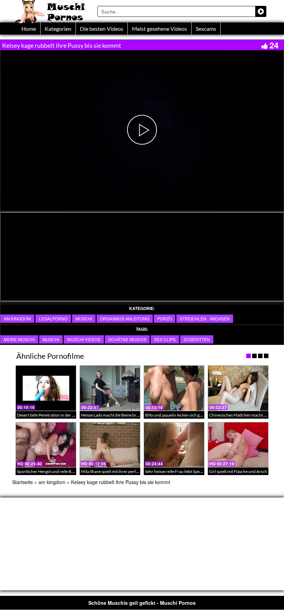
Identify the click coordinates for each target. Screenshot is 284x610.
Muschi (84, 318)
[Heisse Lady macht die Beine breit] (110, 388)
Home (28, 28)
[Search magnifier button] (260, 11)
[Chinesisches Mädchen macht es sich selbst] (238, 388)
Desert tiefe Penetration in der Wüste (50, 415)
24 (273, 45)
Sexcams (206, 28)
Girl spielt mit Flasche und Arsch (238, 471)
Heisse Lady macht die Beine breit (111, 415)
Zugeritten (197, 339)
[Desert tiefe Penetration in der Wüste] (46, 388)
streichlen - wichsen (205, 318)
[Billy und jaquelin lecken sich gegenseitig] (174, 388)
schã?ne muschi (127, 339)
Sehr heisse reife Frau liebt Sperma (176, 471)
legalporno (53, 318)
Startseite (22, 482)
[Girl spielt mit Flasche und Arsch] (238, 444)
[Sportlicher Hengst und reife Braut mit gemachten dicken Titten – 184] (46, 444)
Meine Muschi (19, 339)
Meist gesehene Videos (159, 28)
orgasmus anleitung (124, 318)
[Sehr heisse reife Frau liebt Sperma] (174, 444)
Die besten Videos (101, 28)
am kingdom (17, 318)
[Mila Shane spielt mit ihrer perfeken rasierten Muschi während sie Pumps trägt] (110, 444)
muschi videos (83, 339)
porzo (164, 318)
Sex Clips (165, 339)
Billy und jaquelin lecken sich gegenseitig (181, 415)
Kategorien (58, 28)
